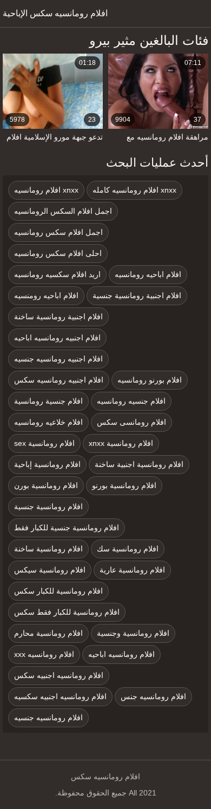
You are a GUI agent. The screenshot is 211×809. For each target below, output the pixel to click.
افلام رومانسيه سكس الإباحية (55, 13)
